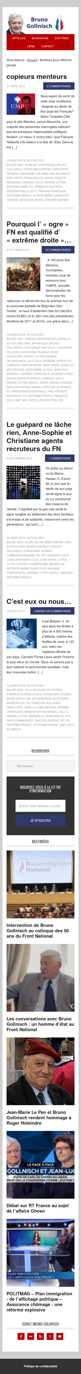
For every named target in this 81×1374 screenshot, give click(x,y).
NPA (67, 716)
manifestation (35, 711)
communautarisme (21, 555)
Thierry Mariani (57, 200)
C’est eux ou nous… (39, 601)
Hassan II (54, 555)
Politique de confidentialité (40, 1366)
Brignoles (40, 343)
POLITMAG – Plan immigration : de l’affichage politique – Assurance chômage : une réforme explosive (39, 1301)
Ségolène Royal (31, 200)
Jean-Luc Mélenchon (40, 707)
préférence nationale (29, 391)
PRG (50, 391)
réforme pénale (19, 195)
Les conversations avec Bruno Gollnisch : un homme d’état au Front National (40, 1024)
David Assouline (19, 698)
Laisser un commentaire (52, 611)
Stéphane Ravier (45, 724)
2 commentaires (59, 86)
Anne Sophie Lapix (58, 542)
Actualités (35, 160)
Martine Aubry (17, 186)
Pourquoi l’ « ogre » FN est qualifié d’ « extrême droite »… (39, 232)
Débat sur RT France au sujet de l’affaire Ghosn (38, 1208)
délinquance (60, 173)
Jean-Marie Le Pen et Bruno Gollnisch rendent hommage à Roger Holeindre (39, 1117)
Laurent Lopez (62, 374)
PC (32, 186)
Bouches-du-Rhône (47, 689)
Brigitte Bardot (38, 546)
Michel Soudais (60, 382)
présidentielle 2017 (21, 191)
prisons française (52, 191)
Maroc (54, 572)
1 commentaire (60, 458)
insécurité (51, 365)
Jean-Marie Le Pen (38, 369)
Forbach (13, 365)
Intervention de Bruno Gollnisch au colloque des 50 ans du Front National (38, 930)
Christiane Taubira (34, 352)
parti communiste (20, 720)
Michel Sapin (38, 382)
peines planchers (48, 186)
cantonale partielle (39, 347)
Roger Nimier (43, 195)
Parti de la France (57, 387)
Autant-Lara (16, 546)
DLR (30, 361)
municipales (54, 716)
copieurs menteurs (37, 76)
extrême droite (54, 361)
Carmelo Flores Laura (24, 694)
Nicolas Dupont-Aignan (24, 387)
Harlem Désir (31, 365)
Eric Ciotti (14, 178)
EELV (38, 361)
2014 (28, 689)
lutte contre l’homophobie (27, 564)
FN (69, 361)
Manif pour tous (33, 568)
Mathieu (67, 572)
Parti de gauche (47, 720)
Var (24, 400)
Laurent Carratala (34, 374)
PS (25, 396)
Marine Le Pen (55, 182)
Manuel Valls (33, 182)
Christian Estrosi (37, 169)
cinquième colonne (34, 173)
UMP (17, 400)
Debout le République (40, 356)
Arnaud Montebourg (41, 339)
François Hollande (38, 178)
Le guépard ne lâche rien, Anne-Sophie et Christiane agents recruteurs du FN (39, 436)
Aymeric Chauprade (40, 165)
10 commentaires (58, 250)
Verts (32, 400)
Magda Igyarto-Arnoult (24, 378)
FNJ (43, 555)
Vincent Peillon (51, 400)
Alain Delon (34, 542)
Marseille (36, 716)
